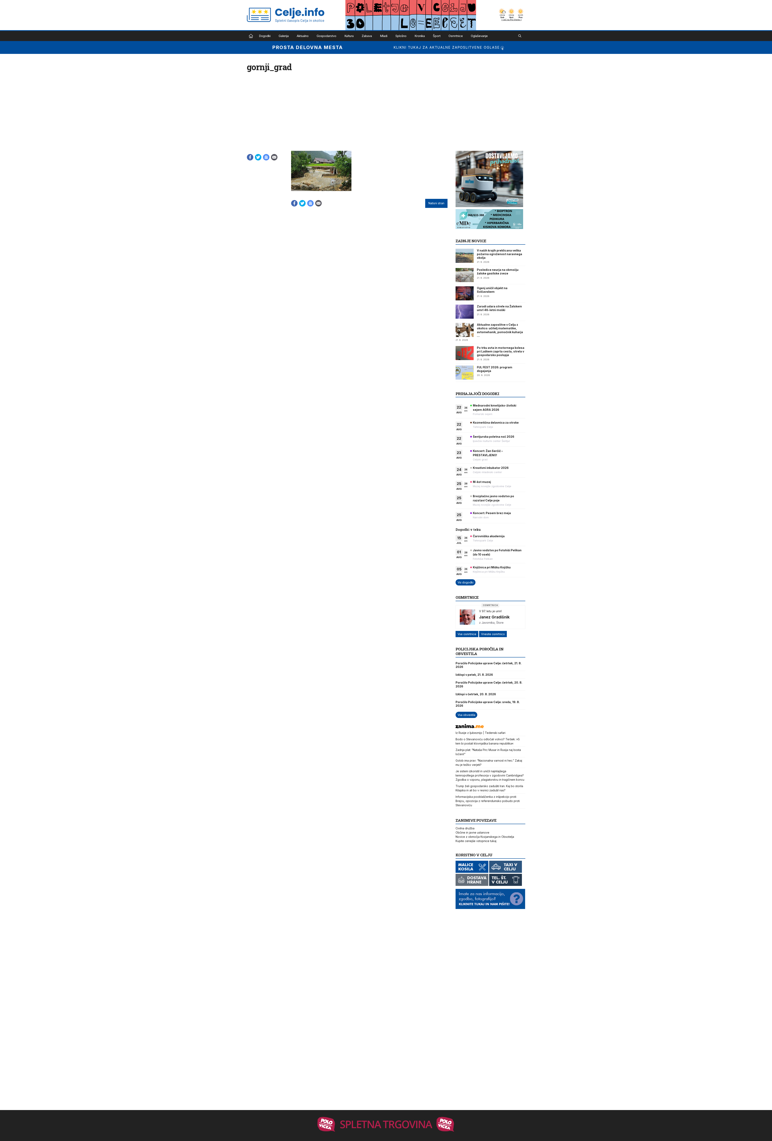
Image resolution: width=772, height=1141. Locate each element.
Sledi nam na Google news (266, 157)
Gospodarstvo (326, 36)
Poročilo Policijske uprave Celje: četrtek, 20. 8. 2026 (489, 684)
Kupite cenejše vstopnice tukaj (476, 841)
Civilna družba (465, 828)
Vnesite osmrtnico (493, 634)
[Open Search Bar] (519, 36)
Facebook (250, 157)
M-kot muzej (482, 482)
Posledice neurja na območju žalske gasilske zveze (497, 271)
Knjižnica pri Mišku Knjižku (492, 567)
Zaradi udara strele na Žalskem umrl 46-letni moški (499, 308)
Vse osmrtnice (467, 634)
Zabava (367, 36)
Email (274, 157)
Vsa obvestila (466, 715)
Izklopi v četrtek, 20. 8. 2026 (476, 694)
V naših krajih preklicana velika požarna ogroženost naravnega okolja (499, 254)
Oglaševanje (479, 36)
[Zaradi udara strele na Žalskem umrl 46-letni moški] (465, 312)
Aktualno (303, 36)
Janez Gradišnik (494, 617)
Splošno (401, 36)
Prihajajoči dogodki (477, 393)
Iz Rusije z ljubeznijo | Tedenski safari (480, 732)
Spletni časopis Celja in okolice (251, 36)
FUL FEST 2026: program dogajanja (494, 369)
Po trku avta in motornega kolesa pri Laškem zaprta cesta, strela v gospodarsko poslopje (500, 351)
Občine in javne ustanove (472, 832)
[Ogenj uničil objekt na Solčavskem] (465, 293)
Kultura (349, 36)
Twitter (258, 157)
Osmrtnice (456, 36)
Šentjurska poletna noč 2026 (493, 436)
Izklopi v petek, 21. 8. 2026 (474, 674)
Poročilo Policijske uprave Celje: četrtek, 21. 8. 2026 (489, 665)
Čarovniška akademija (489, 536)
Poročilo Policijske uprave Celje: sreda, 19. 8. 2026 (488, 703)
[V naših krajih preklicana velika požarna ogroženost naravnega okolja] (465, 256)
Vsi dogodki (465, 582)
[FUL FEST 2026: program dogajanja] (465, 373)
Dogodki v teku (468, 529)
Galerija (284, 36)
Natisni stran (436, 203)
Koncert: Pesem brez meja (492, 513)
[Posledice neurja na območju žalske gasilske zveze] (465, 275)
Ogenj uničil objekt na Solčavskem (492, 289)
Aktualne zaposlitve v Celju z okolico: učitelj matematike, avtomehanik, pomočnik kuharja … (500, 330)
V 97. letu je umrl (490, 611)
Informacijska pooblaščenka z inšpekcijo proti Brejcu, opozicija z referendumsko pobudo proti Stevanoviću (488, 801)
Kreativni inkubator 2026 (491, 467)
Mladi (383, 36)
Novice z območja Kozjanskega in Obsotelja (485, 836)
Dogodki (265, 36)
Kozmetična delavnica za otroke (496, 422)
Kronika (420, 36)
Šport (436, 36)
